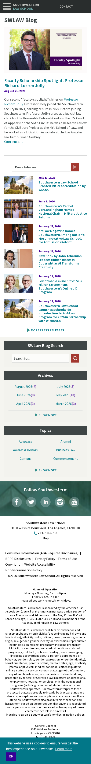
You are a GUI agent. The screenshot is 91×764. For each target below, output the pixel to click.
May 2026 (62, 395)
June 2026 (23, 395)
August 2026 (23, 386)
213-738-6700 (47, 533)
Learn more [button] (63, 749)
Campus (25, 458)
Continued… (13, 142)
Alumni (66, 441)
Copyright (12, 564)
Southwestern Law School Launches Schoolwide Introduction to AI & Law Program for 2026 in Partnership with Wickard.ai (62, 313)
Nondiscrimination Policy (23, 570)
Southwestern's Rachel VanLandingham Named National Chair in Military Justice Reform (63, 211)
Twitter (31, 502)
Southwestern (26, 6)
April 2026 (23, 403)
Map (46, 538)
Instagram (60, 502)
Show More (48, 415)
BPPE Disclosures (18, 559)
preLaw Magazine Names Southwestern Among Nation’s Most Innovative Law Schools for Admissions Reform (61, 236)
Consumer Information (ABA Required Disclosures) (41, 553)
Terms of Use (67, 559)
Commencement (65, 458)
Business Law (65, 450)
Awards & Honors (25, 450)
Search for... (22, 358)
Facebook (17, 502)
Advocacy (25, 441)
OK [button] (11, 756)
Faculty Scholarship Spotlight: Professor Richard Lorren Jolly (44, 82)
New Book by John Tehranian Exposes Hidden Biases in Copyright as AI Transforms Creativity (60, 261)
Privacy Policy (45, 559)
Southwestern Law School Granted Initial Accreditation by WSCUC (62, 186)
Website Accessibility (39, 564)
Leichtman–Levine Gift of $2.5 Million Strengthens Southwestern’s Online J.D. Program (60, 286)
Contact (66, 6)
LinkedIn (45, 502)
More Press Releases (47, 330)
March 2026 (63, 403)
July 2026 (63, 386)
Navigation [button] (7, 6)
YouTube (74, 502)
